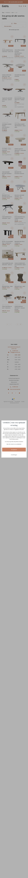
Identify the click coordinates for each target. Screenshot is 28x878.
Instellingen (14, 455)
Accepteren (14, 449)
